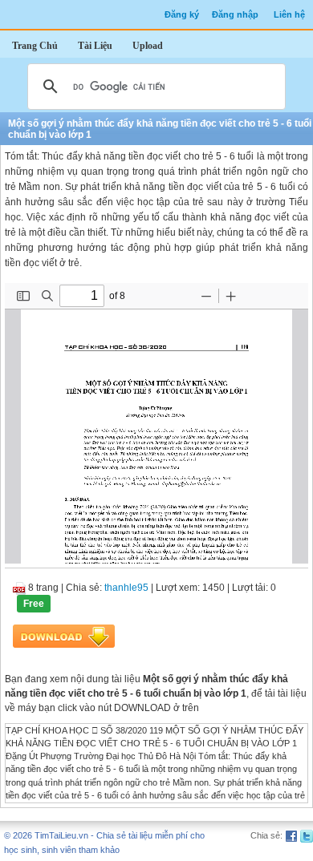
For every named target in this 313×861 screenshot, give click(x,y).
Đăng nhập (235, 14)
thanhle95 (126, 587)
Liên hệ (289, 14)
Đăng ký (182, 14)
